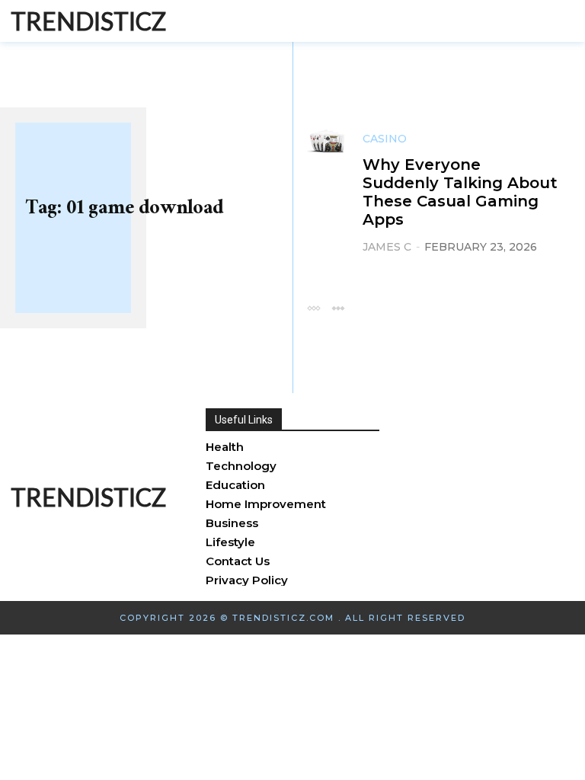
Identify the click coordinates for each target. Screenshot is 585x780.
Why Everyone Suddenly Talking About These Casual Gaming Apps (460, 192)
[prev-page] (313, 307)
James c (387, 247)
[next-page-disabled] (337, 307)
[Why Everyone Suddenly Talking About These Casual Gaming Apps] (325, 139)
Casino (385, 138)
